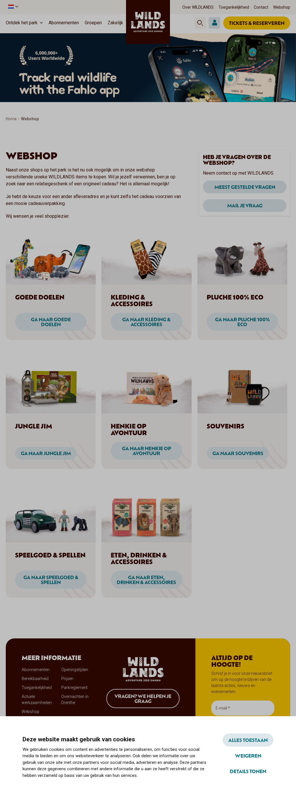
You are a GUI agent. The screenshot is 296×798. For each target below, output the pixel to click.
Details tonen (248, 771)
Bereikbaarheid (35, 678)
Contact (261, 7)
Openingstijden (74, 669)
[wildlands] (148, 22)
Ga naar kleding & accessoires (146, 322)
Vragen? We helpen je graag (142, 698)
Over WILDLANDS (198, 7)
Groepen (93, 22)
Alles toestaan (248, 740)
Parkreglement (74, 687)
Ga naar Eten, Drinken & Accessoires (146, 579)
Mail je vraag (244, 205)
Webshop (281, 7)
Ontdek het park (22, 22)
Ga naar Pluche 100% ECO (242, 322)
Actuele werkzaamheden (37, 699)
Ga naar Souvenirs (237, 453)
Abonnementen (64, 22)
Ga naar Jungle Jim (46, 453)
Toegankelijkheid (234, 7)
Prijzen (67, 678)
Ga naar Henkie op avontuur (146, 451)
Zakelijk (115, 22)
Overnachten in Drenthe (74, 699)
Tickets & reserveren (256, 23)
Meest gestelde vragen (244, 187)
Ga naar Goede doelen (51, 322)
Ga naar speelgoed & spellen (50, 579)
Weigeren (248, 755)
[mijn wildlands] (214, 23)
